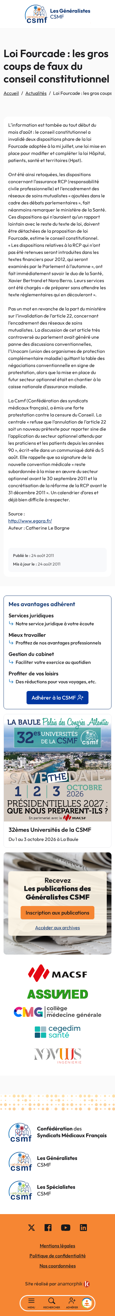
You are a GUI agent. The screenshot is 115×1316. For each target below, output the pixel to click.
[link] (74, 1284)
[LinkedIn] (83, 1227)
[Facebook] (48, 1227)
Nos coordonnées (58, 1266)
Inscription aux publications (57, 912)
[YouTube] (65, 1227)
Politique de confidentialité (57, 1256)
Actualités (36, 93)
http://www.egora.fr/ (30, 521)
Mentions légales (57, 1246)
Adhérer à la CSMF (54, 697)
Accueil (11, 93)
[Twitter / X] (31, 1227)
